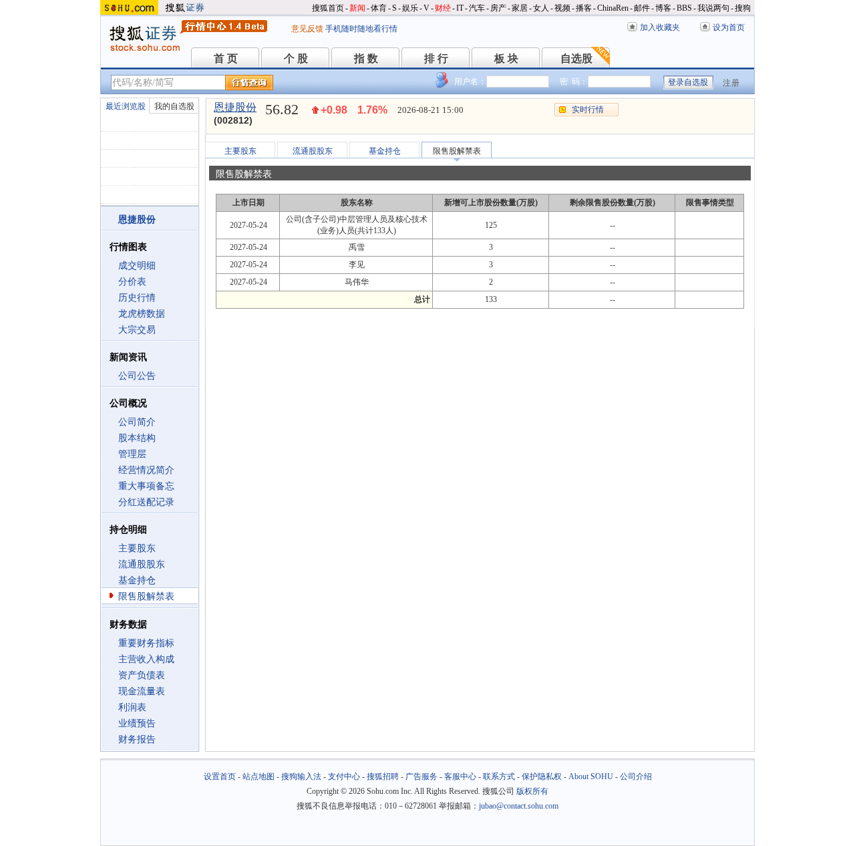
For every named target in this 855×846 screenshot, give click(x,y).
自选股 (576, 58)
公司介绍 (636, 776)
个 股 (296, 58)
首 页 (226, 58)
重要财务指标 (146, 643)
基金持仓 (137, 580)
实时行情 (588, 109)
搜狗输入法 (301, 776)
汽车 (477, 8)
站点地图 (258, 776)
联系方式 (499, 776)
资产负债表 (141, 675)
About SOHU (590, 776)
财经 (443, 8)
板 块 (506, 58)
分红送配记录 (146, 502)
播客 (584, 8)
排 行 (436, 58)
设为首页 (729, 27)
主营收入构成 (146, 659)
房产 (498, 8)
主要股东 (137, 548)
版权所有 (532, 791)
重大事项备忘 (146, 486)
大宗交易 (137, 330)
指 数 (366, 58)
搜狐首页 (328, 8)
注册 (731, 83)
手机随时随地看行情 (361, 28)
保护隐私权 (542, 776)
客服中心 (460, 776)
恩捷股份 (235, 107)
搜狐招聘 (383, 776)
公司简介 (137, 422)
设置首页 (220, 776)
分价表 (132, 282)
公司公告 (137, 376)
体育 (379, 8)
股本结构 (137, 438)
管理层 (132, 454)
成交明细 (137, 266)
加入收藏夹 (660, 27)
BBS (684, 8)
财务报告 (137, 739)
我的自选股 (174, 106)
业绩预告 (137, 723)
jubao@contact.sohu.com (518, 806)
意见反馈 (307, 28)
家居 (520, 8)
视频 (562, 8)
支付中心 (344, 776)
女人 (541, 8)
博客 (663, 8)
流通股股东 (141, 564)
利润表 (132, 707)
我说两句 (713, 8)
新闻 (357, 8)
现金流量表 (141, 691)
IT (460, 8)
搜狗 (743, 8)
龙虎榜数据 (141, 314)
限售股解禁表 (146, 596)
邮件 (642, 8)
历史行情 (137, 298)
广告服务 (421, 776)
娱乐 (410, 8)
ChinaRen (613, 8)
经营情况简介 (146, 470)
